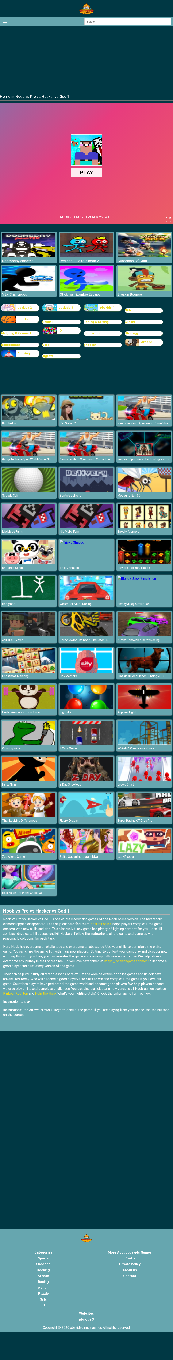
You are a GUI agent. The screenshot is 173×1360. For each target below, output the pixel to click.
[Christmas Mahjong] (28, 671)
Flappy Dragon (69, 820)
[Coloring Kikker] (28, 744)
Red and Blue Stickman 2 (79, 261)
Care (45, 345)
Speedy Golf (10, 495)
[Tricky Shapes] (72, 542)
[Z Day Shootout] (86, 780)
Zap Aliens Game (13, 856)
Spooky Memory (128, 531)
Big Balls (65, 712)
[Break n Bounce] (144, 290)
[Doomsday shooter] (28, 256)
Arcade (146, 342)
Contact (129, 1276)
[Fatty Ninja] (28, 780)
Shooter (90, 345)
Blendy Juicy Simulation (134, 604)
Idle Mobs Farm (12, 531)
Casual (47, 322)
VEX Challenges (14, 294)
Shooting (43, 1264)
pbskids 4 (107, 308)
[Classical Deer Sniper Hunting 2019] (144, 671)
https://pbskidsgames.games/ (126, 961)
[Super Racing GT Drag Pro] (144, 816)
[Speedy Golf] (28, 491)
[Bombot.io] (28, 419)
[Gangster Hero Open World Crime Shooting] (144, 419)
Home (5, 96)
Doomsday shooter (17, 261)
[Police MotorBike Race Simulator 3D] (86, 635)
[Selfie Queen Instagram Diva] (86, 852)
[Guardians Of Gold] (144, 256)
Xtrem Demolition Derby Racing (139, 640)
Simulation (92, 333)
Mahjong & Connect (16, 333)
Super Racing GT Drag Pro (135, 820)
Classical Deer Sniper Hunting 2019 (141, 676)
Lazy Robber (126, 856)
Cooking (24, 353)
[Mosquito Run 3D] (144, 491)
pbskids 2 (25, 308)
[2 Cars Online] (86, 744)
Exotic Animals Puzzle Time (21, 712)
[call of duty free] (28, 635)
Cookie (129, 1258)
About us (130, 1270)
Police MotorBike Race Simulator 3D (84, 640)
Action (43, 1288)
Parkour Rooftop (15, 993)
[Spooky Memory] (144, 527)
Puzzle (43, 1294)
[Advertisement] (86, 59)
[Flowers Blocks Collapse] (144, 563)
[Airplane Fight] (144, 708)
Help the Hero (45, 993)
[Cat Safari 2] (86, 419)
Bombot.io (9, 423)
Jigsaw (47, 356)
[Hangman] (28, 599)
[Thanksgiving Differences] (28, 816)
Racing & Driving (96, 322)
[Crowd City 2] (144, 780)
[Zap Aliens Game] (28, 852)
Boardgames (10, 345)
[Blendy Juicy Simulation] (137, 579)
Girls (128, 310)
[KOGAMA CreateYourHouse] (144, 744)
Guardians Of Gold (132, 261)
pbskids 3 (66, 308)
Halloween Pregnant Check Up (22, 892)
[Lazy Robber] (144, 852)
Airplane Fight (127, 712)
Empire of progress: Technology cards (143, 459)
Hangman (8, 604)
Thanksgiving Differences (19, 820)
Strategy (131, 333)
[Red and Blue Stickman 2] (86, 256)
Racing (43, 1282)
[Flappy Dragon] (86, 816)
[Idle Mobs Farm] (28, 527)
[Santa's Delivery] (86, 491)
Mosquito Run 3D (129, 495)
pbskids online (101, 924)
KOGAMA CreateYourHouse (136, 748)
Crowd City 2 (126, 784)
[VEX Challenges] (28, 290)
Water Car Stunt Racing (76, 604)
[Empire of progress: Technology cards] (144, 455)
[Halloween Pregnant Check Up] (28, 888)
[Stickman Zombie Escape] (86, 290)
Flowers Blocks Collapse (134, 567)
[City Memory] (86, 671)
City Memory (68, 676)
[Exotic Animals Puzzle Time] (28, 708)
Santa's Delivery (70, 495)
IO (60, 330)
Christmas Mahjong (15, 676)
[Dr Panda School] (28, 563)
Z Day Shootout (70, 784)
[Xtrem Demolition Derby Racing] (144, 635)
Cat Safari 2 (68, 423)
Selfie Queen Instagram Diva (79, 856)
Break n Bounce (130, 294)
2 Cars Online (68, 748)
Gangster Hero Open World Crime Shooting (30, 459)
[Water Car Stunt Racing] (86, 599)
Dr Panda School (13, 567)
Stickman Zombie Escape (80, 294)
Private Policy (130, 1264)
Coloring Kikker (12, 748)
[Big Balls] (86, 708)
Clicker (130, 322)
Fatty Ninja (9, 784)
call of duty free (12, 640)
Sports (23, 319)
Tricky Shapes (69, 567)
